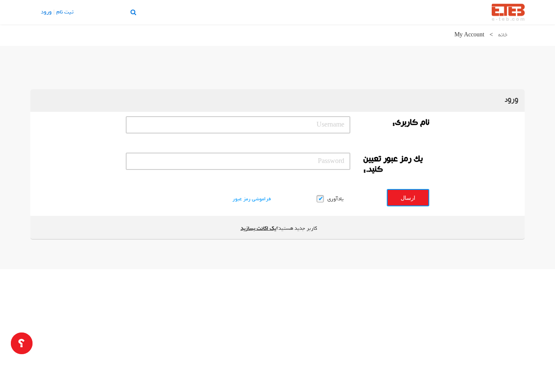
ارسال (408, 197)
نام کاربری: (410, 123)
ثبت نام (65, 12)
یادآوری (335, 199)
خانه (502, 34)
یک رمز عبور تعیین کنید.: (393, 165)
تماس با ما (91, 12)
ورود (46, 12)
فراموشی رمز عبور (251, 199)
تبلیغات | (116, 12)
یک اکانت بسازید (258, 228)
